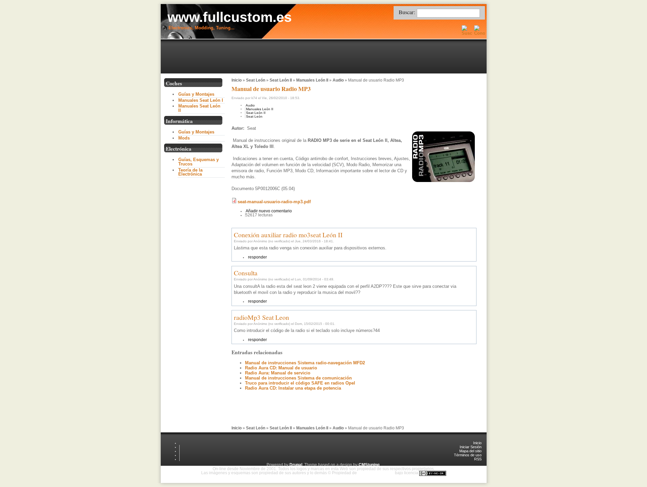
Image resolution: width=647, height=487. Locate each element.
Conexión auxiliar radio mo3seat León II (288, 234)
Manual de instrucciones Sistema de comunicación (298, 378)
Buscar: (408, 12)
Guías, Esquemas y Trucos (198, 161)
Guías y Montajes (196, 94)
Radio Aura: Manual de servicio (277, 372)
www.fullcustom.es (229, 17)
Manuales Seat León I (200, 100)
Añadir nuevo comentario (269, 211)
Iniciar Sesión (471, 447)
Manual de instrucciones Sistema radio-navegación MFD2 (305, 362)
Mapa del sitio (470, 451)
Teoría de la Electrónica (190, 172)
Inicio (237, 80)
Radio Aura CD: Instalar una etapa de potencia (293, 388)
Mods (184, 138)
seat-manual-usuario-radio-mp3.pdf (274, 201)
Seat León (255, 80)
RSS (478, 459)
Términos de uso (468, 455)
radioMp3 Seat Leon (261, 317)
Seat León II (281, 80)
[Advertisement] (325, 57)
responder (257, 257)
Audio (338, 80)
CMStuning (369, 465)
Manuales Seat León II (199, 108)
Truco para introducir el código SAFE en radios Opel (300, 383)
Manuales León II (312, 80)
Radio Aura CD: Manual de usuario (281, 367)
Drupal (295, 465)
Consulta (245, 272)
